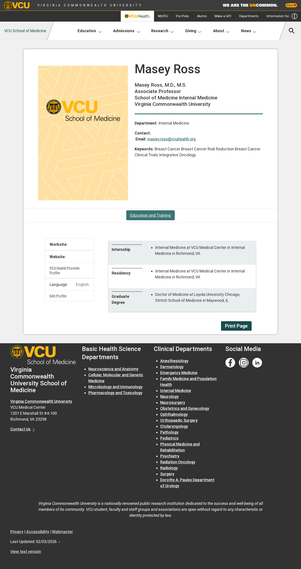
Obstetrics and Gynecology (184, 408)
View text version (25, 551)
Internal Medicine (175, 390)
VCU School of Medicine (25, 30)
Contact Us (20, 429)
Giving (190, 30)
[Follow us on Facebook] (230, 363)
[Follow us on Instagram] (244, 363)
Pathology (169, 432)
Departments (248, 16)
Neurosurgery (172, 402)
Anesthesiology (174, 360)
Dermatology (172, 366)
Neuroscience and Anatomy (113, 369)
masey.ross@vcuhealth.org (171, 139)
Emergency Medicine (178, 372)
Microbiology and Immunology (115, 386)
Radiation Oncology (177, 462)
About (218, 30)
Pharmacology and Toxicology (115, 392)
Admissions (123, 30)
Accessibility (37, 531)
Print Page (236, 326)
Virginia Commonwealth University (90, 5)
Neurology (169, 396)
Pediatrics (169, 438)
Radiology (169, 468)
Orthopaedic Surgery (179, 420)
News (246, 30)
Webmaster (62, 531)
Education (87, 30)
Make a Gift (223, 16)
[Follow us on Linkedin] (257, 363)
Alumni (202, 16)
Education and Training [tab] (150, 215)
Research (159, 30)
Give (290, 5)
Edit (59, 541)
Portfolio (182, 16)
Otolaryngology (174, 426)
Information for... (278, 16)
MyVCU (163, 16)
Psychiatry (169, 456)
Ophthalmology (174, 414)
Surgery (167, 474)
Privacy (16, 531)
